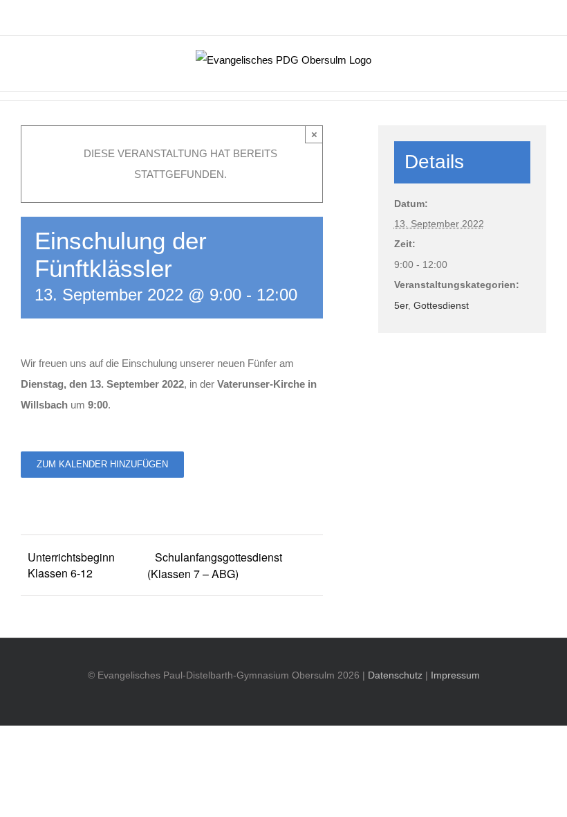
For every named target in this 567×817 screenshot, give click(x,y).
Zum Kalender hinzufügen (102, 464)
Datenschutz (395, 675)
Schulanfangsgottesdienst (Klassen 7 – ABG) (214, 565)
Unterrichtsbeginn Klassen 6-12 (71, 565)
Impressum (455, 675)
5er (401, 305)
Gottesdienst (441, 305)
